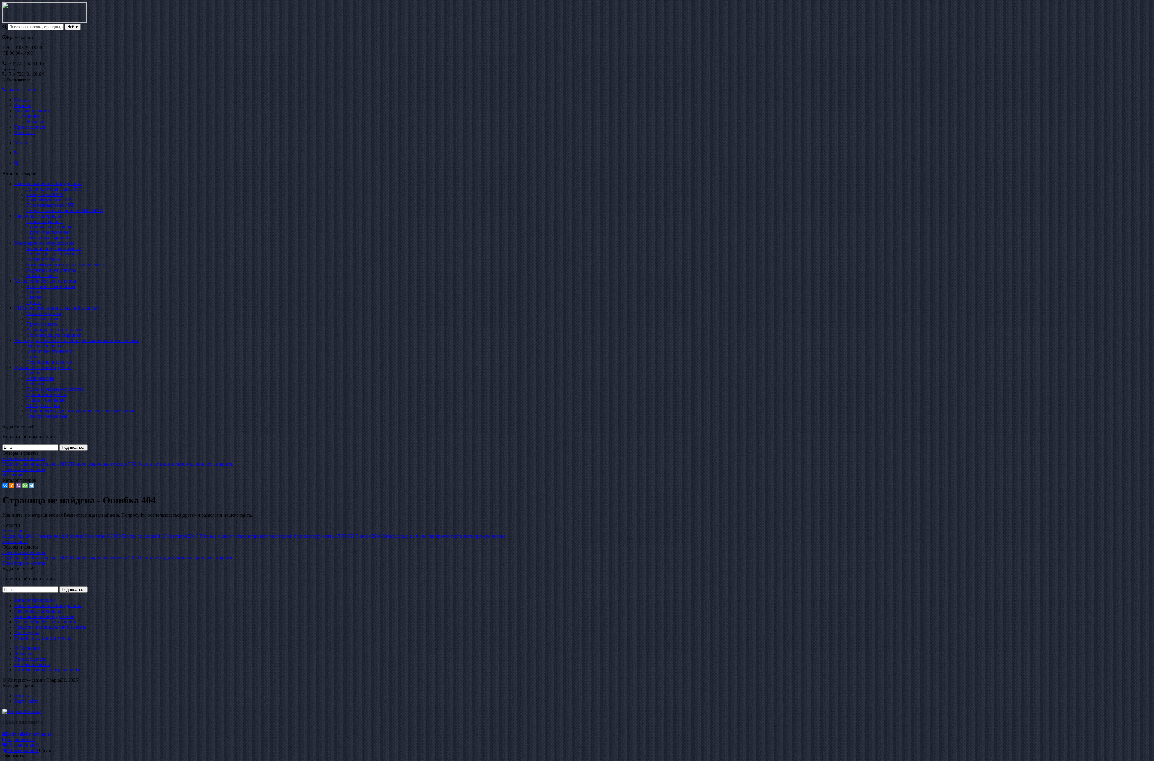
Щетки (33, 302)
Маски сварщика (43, 313)
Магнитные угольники (50, 351)
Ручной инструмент (46, 394)
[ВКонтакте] (5, 485)
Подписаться (73, 447)
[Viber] (18, 485)
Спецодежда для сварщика (53, 335)
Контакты (24, 132)
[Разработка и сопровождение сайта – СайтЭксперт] (22, 723)
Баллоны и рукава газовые (53, 248)
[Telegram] (31, 485)
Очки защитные (42, 318)
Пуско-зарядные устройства (55, 389)
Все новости (15, 530)
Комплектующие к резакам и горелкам (66, 264)
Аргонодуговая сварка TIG (54, 188)
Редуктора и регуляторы (51, 270)
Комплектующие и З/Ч (49, 199)
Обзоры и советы (32, 110)
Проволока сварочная (48, 226)
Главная (22, 99)
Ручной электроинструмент (42, 367)
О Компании (27, 116)
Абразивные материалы (50, 286)
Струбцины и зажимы (49, 362)
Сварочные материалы (37, 216)
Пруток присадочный (48, 232)
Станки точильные (45, 399)
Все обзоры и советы (23, 458)
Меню (20, 142)
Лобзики (35, 383)
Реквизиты (37, 121)
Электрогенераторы (46, 416)
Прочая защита (41, 324)
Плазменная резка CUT (50, 205)
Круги (32, 291)
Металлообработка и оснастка (45, 280)
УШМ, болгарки (43, 405)
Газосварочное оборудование (44, 243)
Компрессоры (40, 378)
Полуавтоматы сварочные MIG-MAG (64, 210)
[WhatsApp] (25, 485)
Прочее (33, 356)
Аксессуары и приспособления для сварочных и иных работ (76, 340)
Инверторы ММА (44, 194)
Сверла (33, 297)
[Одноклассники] (11, 485)
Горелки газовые (43, 259)
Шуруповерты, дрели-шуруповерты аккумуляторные (80, 410)
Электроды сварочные (49, 237)
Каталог (22, 105)
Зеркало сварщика (45, 345)
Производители (30, 127)
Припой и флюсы (44, 221)
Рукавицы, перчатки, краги (54, 329)
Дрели (32, 372)
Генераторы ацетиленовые (53, 253)
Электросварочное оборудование (48, 183)
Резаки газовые (42, 275)
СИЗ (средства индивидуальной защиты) (56, 307)
